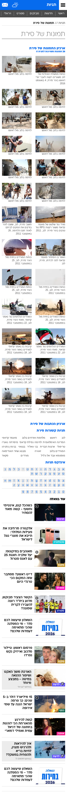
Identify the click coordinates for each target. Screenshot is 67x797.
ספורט (20, 13)
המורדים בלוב (57, 451)
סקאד (5, 455)
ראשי (61, 13)
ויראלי (7, 13)
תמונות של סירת (43, 23)
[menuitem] (48, 14)
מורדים (25, 455)
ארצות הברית (47, 446)
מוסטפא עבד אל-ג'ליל (53, 455)
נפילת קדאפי (26, 442)
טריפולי (61, 446)
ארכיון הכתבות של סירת (47, 424)
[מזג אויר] (15, 5)
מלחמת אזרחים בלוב (33, 437)
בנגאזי (21, 446)
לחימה (38, 442)
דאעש (53, 437)
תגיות (51, 5)
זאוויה (38, 451)
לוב (63, 437)
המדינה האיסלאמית (54, 442)
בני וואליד (32, 446)
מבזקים (34, 13)
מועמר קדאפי (9, 437)
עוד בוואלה (57, 499)
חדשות (48, 13)
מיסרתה (13, 442)
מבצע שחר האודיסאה (14, 451)
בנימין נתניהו (9, 446)
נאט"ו (5, 442)
